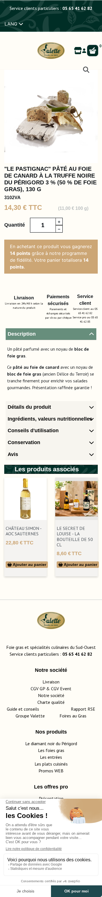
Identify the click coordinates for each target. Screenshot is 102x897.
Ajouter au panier (29, 564)
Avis (13, 454)
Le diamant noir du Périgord (51, 743)
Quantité (14, 225)
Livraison (51, 682)
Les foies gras (51, 750)
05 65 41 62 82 (77, 8)
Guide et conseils (23, 709)
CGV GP (38, 688)
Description (22, 334)
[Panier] (92, 51)
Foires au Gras (73, 716)
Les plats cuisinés (51, 764)
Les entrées (51, 757)
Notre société (51, 695)
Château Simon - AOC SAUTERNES (23, 530)
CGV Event (61, 688)
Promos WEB (51, 771)
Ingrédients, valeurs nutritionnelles (50, 419)
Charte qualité (51, 702)
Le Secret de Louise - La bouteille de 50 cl (75, 536)
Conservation (24, 442)
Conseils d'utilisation (33, 430)
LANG (12, 24)
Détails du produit (29, 407)
